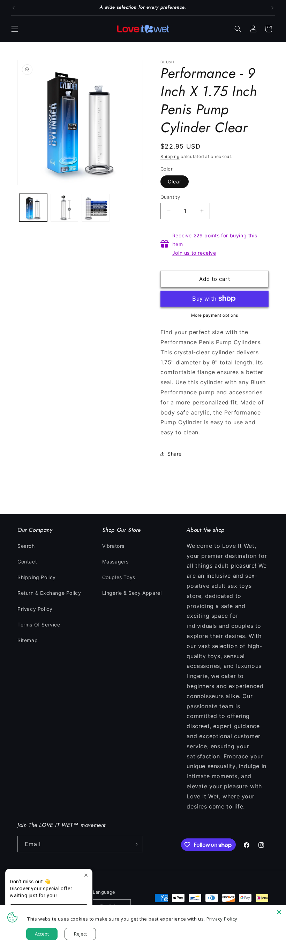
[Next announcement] (272, 7)
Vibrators (113, 546)
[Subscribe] (135, 844)
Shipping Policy (36, 577)
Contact (27, 562)
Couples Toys (118, 577)
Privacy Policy (34, 609)
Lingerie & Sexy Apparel (132, 593)
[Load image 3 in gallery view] (96, 208)
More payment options (214, 315)
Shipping (170, 156)
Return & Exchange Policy (49, 593)
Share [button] (174, 454)
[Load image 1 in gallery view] (33, 208)
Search (26, 546)
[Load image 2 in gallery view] (64, 208)
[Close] (279, 912)
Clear (174, 181)
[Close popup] (86, 875)
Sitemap (27, 640)
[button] (14, 29)
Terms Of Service (38, 625)
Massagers (115, 562)
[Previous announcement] (13, 7)
